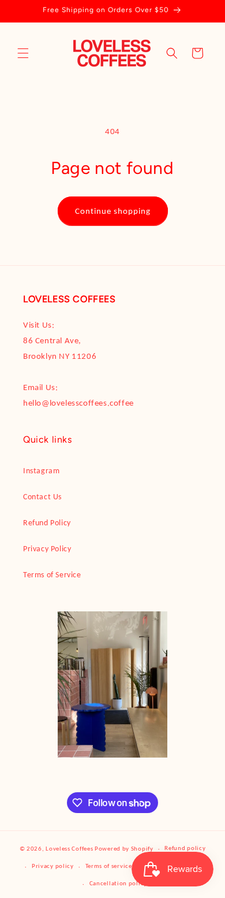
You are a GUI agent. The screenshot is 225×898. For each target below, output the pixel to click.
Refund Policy (47, 523)
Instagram (41, 471)
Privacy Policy (47, 549)
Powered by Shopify (124, 848)
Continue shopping (113, 211)
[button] (23, 53)
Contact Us (42, 497)
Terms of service (108, 866)
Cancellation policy (118, 883)
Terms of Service (52, 575)
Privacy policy (53, 866)
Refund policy (184, 848)
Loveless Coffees (69, 848)
